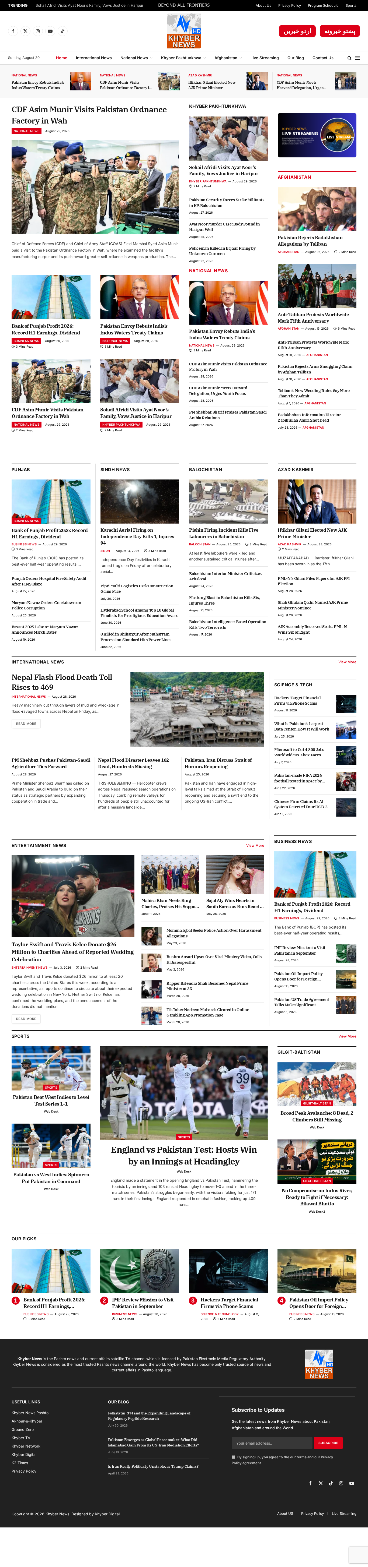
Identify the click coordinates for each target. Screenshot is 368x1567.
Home (61, 57)
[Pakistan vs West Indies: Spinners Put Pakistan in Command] (51, 1146)
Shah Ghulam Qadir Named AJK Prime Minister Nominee (313, 605)
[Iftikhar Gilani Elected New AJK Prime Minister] (257, 81)
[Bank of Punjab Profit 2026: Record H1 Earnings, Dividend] (51, 297)
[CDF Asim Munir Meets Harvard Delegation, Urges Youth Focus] (345, 81)
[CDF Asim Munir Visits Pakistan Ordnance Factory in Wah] (169, 81)
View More (347, 662)
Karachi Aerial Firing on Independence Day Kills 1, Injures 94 (137, 536)
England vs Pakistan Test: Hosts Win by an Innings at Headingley (184, 1155)
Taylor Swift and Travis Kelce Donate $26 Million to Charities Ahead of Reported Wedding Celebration (73, 952)
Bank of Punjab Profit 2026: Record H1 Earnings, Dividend (46, 329)
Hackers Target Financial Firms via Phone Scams (297, 700)
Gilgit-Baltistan (298, 1052)
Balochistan (205, 469)
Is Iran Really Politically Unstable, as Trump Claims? (153, 1466)
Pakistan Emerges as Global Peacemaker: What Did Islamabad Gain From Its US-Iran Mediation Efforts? (153, 1442)
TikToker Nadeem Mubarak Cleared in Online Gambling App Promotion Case (207, 1012)
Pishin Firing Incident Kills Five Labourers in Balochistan (224, 533)
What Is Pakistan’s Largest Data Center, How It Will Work (301, 726)
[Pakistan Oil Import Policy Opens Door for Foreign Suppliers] (346, 979)
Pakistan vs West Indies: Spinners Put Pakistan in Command (51, 1177)
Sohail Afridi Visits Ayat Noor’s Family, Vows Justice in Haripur (89, 5)
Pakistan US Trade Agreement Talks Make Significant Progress (301, 1002)
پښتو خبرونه (339, 31)
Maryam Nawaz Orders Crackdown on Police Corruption (46, 605)
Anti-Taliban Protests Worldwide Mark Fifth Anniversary (313, 318)
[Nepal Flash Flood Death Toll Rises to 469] (197, 709)
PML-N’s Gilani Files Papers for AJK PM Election (314, 581)
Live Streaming (265, 57)
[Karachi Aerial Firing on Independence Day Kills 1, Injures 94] (139, 501)
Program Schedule (323, 5)
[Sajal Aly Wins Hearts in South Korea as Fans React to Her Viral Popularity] (235, 874)
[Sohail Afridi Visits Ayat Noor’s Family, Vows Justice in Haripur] (139, 381)
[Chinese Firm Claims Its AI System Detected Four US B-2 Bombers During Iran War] (346, 807)
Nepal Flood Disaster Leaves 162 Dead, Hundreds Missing (133, 763)
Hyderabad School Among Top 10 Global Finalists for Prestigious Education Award (139, 613)
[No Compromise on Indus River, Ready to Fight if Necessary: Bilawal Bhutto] (316, 1161)
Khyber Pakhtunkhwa (181, 57)
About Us (263, 5)
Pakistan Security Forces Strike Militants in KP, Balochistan (227, 202)
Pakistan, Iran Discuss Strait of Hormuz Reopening (218, 763)
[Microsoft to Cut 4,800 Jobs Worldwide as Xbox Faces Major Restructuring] (346, 755)
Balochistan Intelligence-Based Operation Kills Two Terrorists (227, 624)
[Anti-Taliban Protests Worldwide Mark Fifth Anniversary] (317, 286)
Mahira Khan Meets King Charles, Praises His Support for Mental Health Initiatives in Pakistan (170, 903)
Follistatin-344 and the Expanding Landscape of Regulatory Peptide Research (149, 1416)
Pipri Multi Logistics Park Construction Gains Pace (136, 588)
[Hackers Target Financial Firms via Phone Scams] (346, 704)
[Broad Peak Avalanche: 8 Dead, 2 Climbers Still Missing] (316, 1084)
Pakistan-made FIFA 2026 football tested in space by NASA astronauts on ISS (298, 778)
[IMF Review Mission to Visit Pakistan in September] (346, 953)
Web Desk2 (317, 1211)
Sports (351, 5)
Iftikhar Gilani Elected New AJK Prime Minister (212, 85)
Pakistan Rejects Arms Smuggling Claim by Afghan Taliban (315, 369)
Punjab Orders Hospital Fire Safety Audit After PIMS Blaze (49, 581)
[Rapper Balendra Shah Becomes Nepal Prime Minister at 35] (151, 989)
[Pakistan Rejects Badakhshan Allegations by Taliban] (317, 209)
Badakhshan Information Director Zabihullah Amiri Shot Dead (309, 417)
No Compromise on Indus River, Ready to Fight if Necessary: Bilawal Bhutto (317, 1197)
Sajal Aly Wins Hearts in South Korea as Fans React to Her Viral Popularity (235, 903)
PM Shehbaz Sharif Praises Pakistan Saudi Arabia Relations (228, 415)
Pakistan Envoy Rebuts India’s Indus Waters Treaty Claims (38, 85)
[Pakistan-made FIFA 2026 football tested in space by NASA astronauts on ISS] (346, 781)
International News (94, 57)
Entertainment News (29, 967)
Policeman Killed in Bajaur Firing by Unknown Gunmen (222, 251)
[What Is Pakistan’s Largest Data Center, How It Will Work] (346, 730)
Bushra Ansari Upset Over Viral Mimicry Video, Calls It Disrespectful (214, 959)
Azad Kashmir (200, 75)
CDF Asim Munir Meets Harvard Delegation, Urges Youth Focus (300, 85)
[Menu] (357, 58)
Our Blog (295, 57)
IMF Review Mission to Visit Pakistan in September (299, 950)
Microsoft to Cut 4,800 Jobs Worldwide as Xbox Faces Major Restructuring (299, 752)
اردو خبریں (297, 31)
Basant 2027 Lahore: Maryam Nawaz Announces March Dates (45, 629)
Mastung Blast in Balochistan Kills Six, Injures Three (224, 600)
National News (134, 57)
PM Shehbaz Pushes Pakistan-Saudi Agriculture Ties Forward (51, 763)
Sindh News (115, 469)
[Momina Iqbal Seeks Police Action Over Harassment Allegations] (151, 936)
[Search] (349, 58)
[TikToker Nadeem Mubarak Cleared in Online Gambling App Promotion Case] (151, 1016)
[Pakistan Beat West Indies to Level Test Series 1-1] (51, 1068)
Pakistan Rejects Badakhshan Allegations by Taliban (310, 241)
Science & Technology (220, 1314)
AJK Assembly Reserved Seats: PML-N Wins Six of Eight (312, 629)
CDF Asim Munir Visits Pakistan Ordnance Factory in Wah (125, 85)
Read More (26, 724)
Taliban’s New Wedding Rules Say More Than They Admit (314, 393)
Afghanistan (225, 57)
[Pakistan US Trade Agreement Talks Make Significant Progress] (346, 1005)
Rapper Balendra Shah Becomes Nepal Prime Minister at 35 (207, 986)
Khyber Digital (107, 1514)
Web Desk (51, 1111)
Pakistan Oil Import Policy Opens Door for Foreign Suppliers (298, 976)
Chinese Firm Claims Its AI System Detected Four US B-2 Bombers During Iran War (301, 804)
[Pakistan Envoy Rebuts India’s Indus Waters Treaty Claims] (80, 81)
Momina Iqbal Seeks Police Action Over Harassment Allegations (214, 933)
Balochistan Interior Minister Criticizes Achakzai (225, 576)
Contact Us (323, 57)
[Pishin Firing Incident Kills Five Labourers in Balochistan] (228, 501)
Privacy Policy (289, 5)
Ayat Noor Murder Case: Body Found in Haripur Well (224, 226)
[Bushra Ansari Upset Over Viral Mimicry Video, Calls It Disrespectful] (151, 963)
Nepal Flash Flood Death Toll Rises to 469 (62, 682)
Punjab (21, 469)
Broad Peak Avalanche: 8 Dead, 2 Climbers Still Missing (316, 1116)
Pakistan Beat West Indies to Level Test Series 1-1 (51, 1100)
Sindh (105, 551)
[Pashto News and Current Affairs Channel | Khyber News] (184, 31)
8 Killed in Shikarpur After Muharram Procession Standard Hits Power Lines (136, 636)
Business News (26, 341)
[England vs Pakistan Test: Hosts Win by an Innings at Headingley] (184, 1093)
